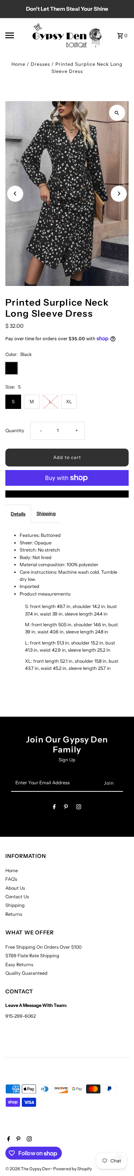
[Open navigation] (16, 35)
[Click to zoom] (117, 113)
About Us (15, 888)
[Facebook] (54, 808)
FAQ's (11, 879)
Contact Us (17, 896)
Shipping (46, 513)
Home (18, 64)
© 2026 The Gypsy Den (28, 1168)
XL (69, 401)
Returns (13, 914)
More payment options (67, 493)
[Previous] (15, 194)
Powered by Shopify (72, 1168)
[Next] (119, 194)
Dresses (40, 64)
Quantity (14, 430)
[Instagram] (78, 808)
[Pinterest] (66, 808)
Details (18, 514)
